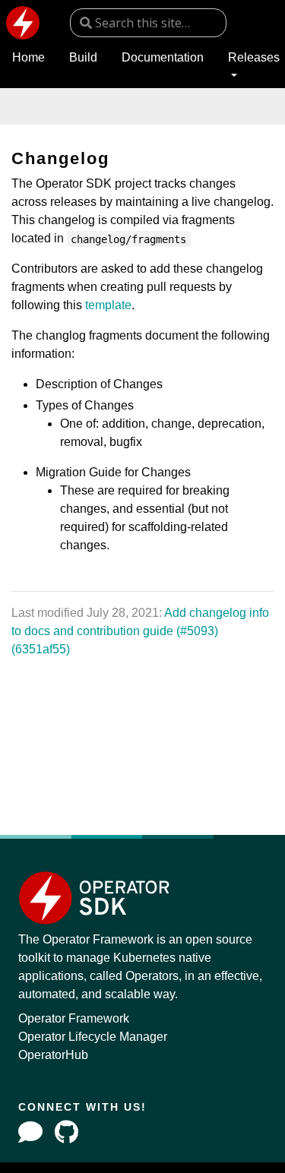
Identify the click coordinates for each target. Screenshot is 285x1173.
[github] (66, 1132)
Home (28, 57)
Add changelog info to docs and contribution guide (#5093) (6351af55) (140, 631)
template (108, 305)
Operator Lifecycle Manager (92, 1036)
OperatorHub (53, 1054)
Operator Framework (73, 1018)
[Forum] (30, 1132)
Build (83, 57)
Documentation (163, 57)
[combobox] (148, 22)
